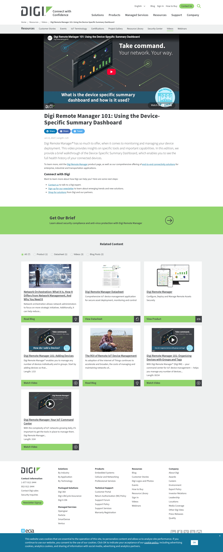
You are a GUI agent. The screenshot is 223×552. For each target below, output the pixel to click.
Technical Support (104, 487)
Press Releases (176, 514)
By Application (65, 477)
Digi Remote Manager (77, 164)
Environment (175, 485)
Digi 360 (62, 491)
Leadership (174, 497)
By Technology (65, 481)
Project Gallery (115, 28)
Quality (172, 518)
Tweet (79, 131)
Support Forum (102, 500)
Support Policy (102, 504)
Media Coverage (176, 505)
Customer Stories (47, 28)
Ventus (61, 523)
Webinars (182, 28)
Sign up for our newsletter (61, 188)
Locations (173, 501)
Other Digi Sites (176, 510)
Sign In (160, 6)
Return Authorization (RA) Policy (110, 496)
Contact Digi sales (29, 490)
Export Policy (175, 489)
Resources (159, 15)
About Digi (174, 472)
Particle (61, 515)
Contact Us (186, 6)
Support (176, 15)
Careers (172, 481)
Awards (172, 477)
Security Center (155, 28)
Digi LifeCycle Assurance (69, 496)
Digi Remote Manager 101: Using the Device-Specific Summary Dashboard (82, 22)
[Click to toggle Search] (199, 6)
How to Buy (171, 6)
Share (52, 131)
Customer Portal (103, 491)
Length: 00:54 (173, 369)
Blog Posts (96, 254)
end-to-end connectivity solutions (158, 164)
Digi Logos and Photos (143, 481)
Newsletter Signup (32, 502)
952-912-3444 (27, 486)
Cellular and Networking (107, 477)
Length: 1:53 (50, 369)
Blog (152, 6)
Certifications (97, 28)
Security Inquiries (29, 494)
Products (114, 15)
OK (194, 542)
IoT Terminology (79, 28)
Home (23, 22)
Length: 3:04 (50, 433)
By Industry (63, 472)
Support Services (103, 508)
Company (193, 15)
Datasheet (60, 254)
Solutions (97, 15)
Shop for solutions (57, 192)
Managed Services (136, 15)
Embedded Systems (104, 472)
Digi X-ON (62, 500)
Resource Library (135, 28)
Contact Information (31, 478)
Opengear (63, 511)
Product (42, 254)
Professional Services (105, 481)
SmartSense (64, 519)
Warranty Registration (105, 512)
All (27, 254)
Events (63, 28)
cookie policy (151, 542)
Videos (44, 22)
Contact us (53, 184)
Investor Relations (177, 493)
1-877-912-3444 (28, 482)
